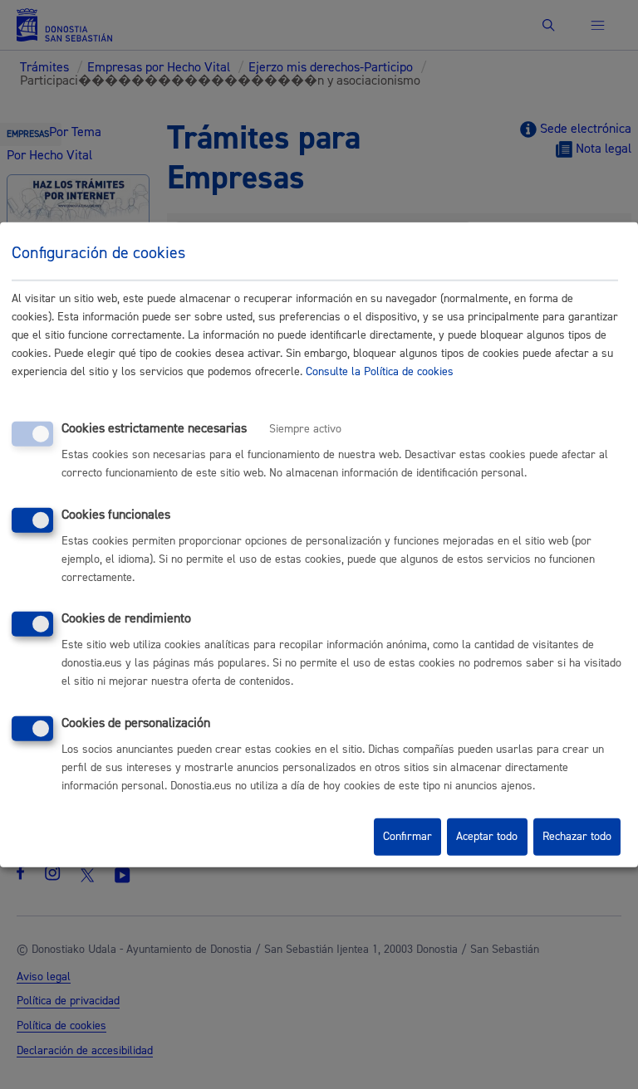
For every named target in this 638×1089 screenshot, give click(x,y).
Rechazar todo (576, 836)
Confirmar (407, 836)
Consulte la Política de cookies (380, 371)
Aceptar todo (487, 836)
